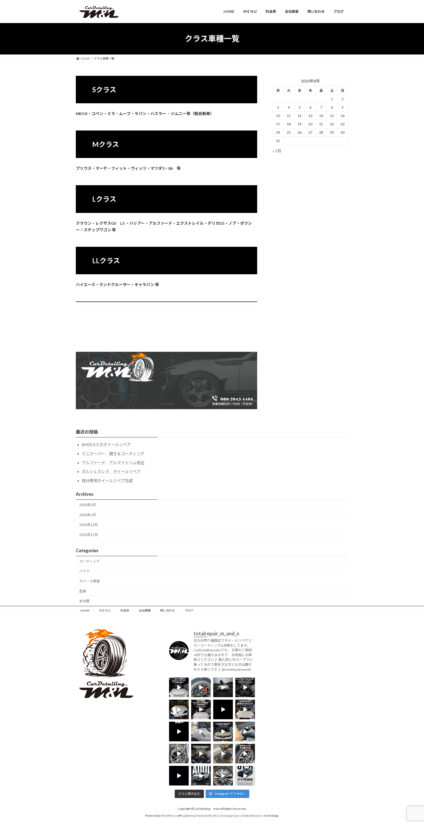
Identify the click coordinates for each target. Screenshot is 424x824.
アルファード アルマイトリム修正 (113, 462)
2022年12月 (88, 525)
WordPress (168, 815)
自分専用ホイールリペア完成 (107, 480)
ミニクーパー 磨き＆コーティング (113, 453)
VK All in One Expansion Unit (226, 815)
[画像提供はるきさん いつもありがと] (223, 687)
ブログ (189, 610)
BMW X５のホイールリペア (106, 444)
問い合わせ (167, 610)
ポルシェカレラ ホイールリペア (111, 471)
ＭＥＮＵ (105, 610)
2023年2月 (87, 505)
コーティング (89, 561)
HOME (85, 610)
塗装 (82, 591)
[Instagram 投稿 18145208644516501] (223, 731)
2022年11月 (88, 535)
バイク (84, 571)
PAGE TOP (410, 794)
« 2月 (277, 150)
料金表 (124, 610)
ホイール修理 (89, 581)
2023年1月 (87, 515)
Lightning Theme (194, 815)
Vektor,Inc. (256, 815)
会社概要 (145, 610)
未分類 (84, 601)
